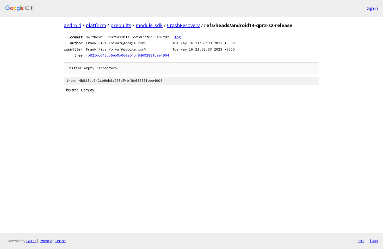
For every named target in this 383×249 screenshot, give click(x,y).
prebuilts (120, 25)
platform (96, 25)
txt (361, 240)
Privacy (46, 240)
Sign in (372, 8)
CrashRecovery (183, 25)
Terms (60, 240)
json (373, 240)
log (177, 37)
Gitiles (31, 240)
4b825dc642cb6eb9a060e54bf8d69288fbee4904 (127, 55)
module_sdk (149, 25)
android (72, 25)
